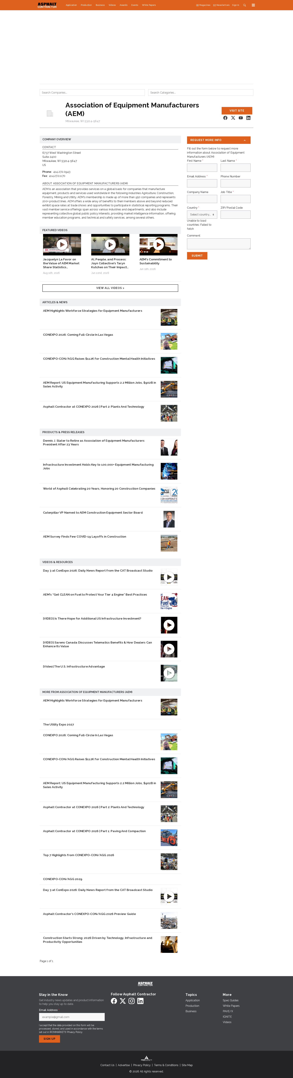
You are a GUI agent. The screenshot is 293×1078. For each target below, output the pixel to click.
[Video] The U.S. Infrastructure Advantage (74, 666)
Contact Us (107, 1065)
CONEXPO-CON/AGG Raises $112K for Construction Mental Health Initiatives (99, 358)
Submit (197, 255)
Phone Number (230, 176)
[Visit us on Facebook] (225, 118)
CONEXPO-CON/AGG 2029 (62, 879)
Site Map (187, 1065)
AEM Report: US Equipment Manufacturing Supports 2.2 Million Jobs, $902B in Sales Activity (99, 384)
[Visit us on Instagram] (132, 1001)
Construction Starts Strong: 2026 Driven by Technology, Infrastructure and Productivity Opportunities (97, 939)
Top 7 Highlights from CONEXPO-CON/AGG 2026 (78, 855)
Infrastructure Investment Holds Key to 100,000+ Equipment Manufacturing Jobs (98, 466)
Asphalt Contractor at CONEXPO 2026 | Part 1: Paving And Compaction (94, 831)
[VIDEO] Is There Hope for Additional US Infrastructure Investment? (92, 618)
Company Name (197, 192)
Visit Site (237, 110)
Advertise (124, 1065)
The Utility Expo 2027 (58, 724)
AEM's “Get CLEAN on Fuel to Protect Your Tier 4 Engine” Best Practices (95, 594)
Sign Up (49, 1038)
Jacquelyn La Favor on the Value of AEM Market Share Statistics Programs (61, 263)
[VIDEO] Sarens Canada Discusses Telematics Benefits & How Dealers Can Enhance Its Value (97, 644)
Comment (193, 235)
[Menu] (253, 5)
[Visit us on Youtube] (241, 118)
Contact (49, 147)
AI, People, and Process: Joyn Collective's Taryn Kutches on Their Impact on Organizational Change (110, 263)
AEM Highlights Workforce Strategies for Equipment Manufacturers (92, 310)
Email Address (197, 176)
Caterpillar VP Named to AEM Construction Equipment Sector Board (93, 512)
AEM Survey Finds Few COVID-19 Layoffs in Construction (84, 536)
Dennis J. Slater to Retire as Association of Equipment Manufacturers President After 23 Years (93, 442)
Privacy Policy (74, 1032)
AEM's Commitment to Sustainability (156, 261)
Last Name (229, 161)
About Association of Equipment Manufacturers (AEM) (85, 183)
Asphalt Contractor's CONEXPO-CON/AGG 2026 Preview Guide (89, 914)
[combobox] (92, 92)
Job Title (227, 192)
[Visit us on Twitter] (233, 118)
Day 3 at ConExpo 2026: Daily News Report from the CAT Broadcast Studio (98, 570)
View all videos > (110, 288)
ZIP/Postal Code (232, 207)
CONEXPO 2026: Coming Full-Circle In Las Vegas (78, 334)
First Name (195, 161)
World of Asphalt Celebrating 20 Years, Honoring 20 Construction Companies (99, 488)
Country (193, 207)
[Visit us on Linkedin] (248, 118)
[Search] (244, 5)
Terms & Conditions (166, 1065)
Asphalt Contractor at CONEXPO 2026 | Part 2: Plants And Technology (93, 406)
